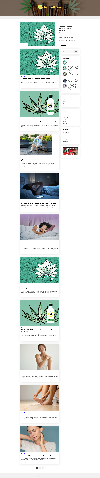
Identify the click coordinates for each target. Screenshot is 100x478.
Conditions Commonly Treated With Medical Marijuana (66, 28)
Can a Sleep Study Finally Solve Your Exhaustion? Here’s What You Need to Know (71, 86)
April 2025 (64, 119)
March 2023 (64, 123)
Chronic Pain (61, 23)
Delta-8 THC (23, 118)
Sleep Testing (65, 141)
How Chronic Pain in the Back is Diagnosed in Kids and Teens (37, 456)
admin (30, 129)
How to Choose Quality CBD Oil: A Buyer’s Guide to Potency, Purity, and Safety (72, 68)
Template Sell (42, 476)
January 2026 (65, 114)
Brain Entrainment (65, 132)
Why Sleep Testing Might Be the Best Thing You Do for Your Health (38, 203)
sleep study (23, 241)
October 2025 (65, 117)
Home (43, 17)
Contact (52, 17)
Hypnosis (64, 137)
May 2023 (64, 121)
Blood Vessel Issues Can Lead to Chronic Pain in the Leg (36, 415)
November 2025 (65, 115)
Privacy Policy (65, 105)
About (47, 17)
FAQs (57, 17)
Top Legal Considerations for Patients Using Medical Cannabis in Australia (72, 74)
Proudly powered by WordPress (26, 476)
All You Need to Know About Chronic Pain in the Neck (35, 374)
